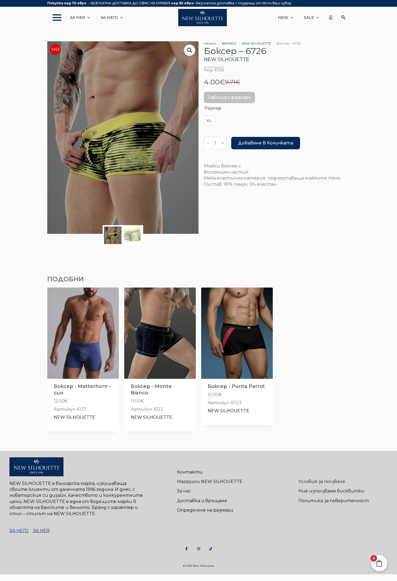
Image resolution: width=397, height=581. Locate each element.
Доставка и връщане (202, 500)
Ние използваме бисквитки (331, 491)
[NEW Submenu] (293, 17)
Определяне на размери (205, 510)
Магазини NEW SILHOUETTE (210, 481)
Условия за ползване (321, 481)
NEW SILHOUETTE (256, 43)
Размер (212, 108)
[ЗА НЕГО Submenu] (123, 17)
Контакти (190, 472)
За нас (184, 491)
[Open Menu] (54, 17)
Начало (210, 43)
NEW (283, 17)
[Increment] (223, 143)
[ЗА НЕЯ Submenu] (90, 17)
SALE (309, 17)
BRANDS (229, 43)
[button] (189, 50)
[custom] (186, 548)
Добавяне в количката (265, 143)
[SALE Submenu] (319, 17)
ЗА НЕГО (109, 17)
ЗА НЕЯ (77, 17)
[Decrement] (208, 143)
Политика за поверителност (333, 500)
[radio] (209, 120)
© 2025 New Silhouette (198, 566)
